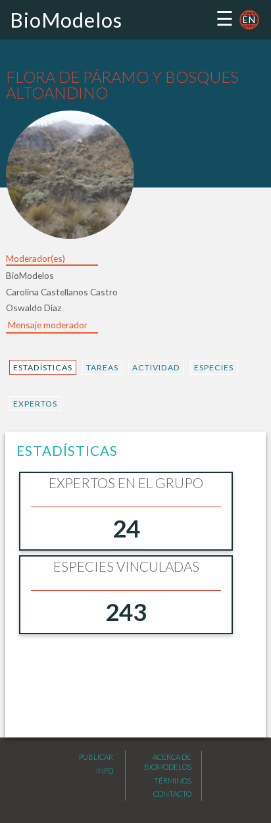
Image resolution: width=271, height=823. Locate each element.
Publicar (96, 757)
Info (104, 770)
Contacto (172, 793)
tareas (102, 367)
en (249, 19)
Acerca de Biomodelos (167, 762)
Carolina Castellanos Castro (62, 291)
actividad (156, 367)
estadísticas (42, 367)
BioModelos (66, 20)
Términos (172, 780)
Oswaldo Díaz (33, 307)
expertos (35, 404)
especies (214, 367)
